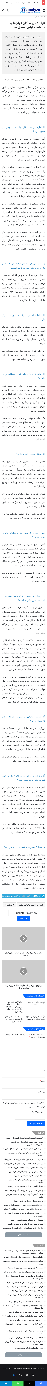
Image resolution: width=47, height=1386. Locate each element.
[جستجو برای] (3, 11)
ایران (37, 17)
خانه (41, 17)
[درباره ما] (14, 1375)
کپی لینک (23, 918)
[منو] (43, 11)
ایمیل (42, 1081)
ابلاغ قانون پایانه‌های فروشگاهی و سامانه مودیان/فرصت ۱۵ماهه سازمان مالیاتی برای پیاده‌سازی (13, 1007)
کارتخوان (9, 905)
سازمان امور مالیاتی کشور (30, 905)
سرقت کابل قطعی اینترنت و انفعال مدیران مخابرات (21, 2)
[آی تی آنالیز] (30, 10)
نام (43, 1070)
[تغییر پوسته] (8, 11)
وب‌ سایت (41, 1092)
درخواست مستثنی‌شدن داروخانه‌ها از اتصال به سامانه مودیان (13, 1019)
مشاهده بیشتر (23, 1235)
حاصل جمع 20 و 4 (38, 1112)
